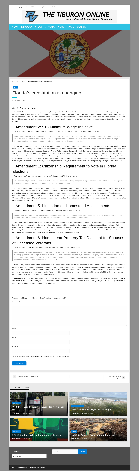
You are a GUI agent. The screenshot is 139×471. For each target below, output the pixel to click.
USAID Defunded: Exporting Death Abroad (93, 435)
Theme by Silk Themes (37, 467)
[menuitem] (15, 27)
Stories (39, 26)
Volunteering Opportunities (20, 7)
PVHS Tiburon (17, 413)
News (23, 81)
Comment (16, 302)
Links (71, 26)
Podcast (82, 26)
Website (15, 346)
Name (14, 328)
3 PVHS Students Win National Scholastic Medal (37, 435)
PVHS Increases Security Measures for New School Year (38, 408)
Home (15, 26)
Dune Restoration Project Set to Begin (91, 409)
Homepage (15, 81)
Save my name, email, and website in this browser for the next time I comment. (42, 356)
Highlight (16, 403)
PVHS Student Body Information (40, 7)
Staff (53, 7)
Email (14, 337)
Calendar (26, 26)
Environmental (78, 406)
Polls (61, 26)
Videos (51, 26)
